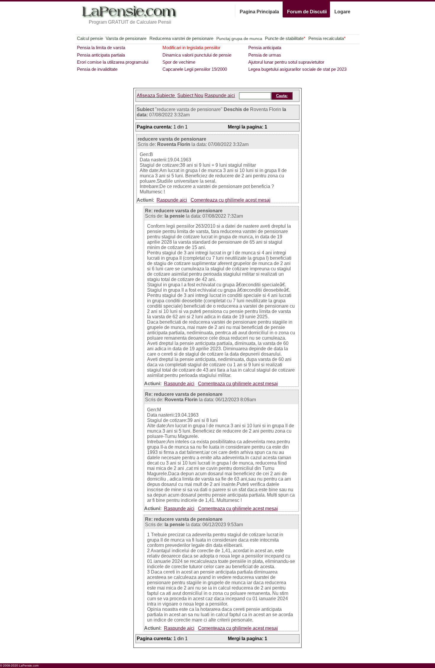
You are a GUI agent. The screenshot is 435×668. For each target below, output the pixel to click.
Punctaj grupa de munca (239, 38)
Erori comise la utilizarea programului (112, 62)
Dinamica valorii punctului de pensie (196, 54)
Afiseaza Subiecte (156, 95)
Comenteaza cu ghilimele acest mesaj (230, 200)
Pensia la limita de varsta (101, 47)
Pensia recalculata (327, 38)
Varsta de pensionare (126, 38)
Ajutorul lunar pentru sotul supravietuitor (286, 62)
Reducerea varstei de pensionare (181, 38)
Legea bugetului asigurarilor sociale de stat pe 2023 (297, 69)
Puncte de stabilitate (285, 38)
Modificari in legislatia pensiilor (191, 47)
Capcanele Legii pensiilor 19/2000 (194, 69)
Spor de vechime (178, 62)
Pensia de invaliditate (97, 69)
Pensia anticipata (264, 47)
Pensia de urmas (264, 54)
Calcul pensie (90, 38)
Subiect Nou (190, 95)
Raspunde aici (219, 95)
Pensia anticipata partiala (101, 54)
